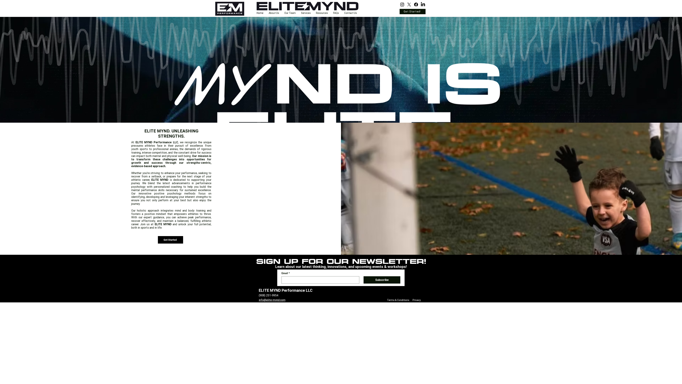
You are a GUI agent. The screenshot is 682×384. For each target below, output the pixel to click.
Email (286, 273)
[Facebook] (416, 4)
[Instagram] (402, 4)
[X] (409, 4)
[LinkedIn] (423, 4)
